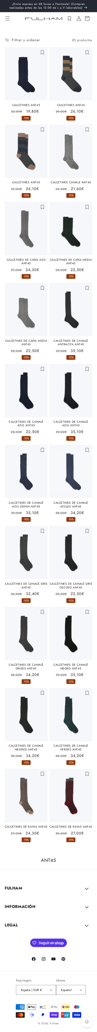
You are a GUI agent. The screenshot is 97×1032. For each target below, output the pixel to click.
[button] (7, 18)
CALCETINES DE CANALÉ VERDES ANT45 (70, 747)
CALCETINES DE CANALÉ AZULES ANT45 (70, 504)
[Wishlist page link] (69, 18)
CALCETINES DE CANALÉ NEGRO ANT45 (70, 666)
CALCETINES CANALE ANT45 (71, 182)
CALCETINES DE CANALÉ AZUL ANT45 (26, 423)
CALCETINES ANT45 (26, 105)
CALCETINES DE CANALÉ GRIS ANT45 (26, 585)
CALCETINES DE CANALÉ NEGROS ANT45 (26, 747)
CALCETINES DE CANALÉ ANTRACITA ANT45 (70, 342)
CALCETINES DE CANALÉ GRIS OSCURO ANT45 (71, 585)
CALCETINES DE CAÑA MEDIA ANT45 (71, 261)
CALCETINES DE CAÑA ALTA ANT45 (26, 261)
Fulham (54, 1023)
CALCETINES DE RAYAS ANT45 (26, 827)
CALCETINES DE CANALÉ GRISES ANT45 (26, 666)
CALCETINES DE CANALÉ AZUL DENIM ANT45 (26, 504)
